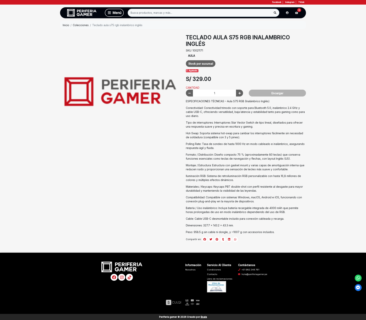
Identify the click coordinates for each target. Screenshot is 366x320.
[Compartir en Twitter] (211, 239)
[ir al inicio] (122, 267)
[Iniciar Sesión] (287, 13)
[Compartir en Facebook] (204, 239)
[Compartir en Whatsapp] (235, 239)
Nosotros (190, 269)
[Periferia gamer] (81, 13)
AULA (191, 55)
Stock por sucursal (200, 63)
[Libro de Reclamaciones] (216, 286)
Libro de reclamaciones (219, 278)
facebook (276, 2)
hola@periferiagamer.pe (254, 274)
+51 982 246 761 (250, 269)
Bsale (204, 316)
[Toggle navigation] (114, 13)
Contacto (212, 274)
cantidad (192, 87)
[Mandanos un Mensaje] (358, 287)
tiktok (301, 2)
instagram (290, 2)
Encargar (277, 93)
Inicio (66, 25)
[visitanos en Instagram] (121, 277)
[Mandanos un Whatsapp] (358, 278)
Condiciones (214, 269)
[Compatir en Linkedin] (229, 239)
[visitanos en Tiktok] (129, 277)
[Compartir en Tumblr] (223, 239)
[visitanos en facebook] (114, 277)
